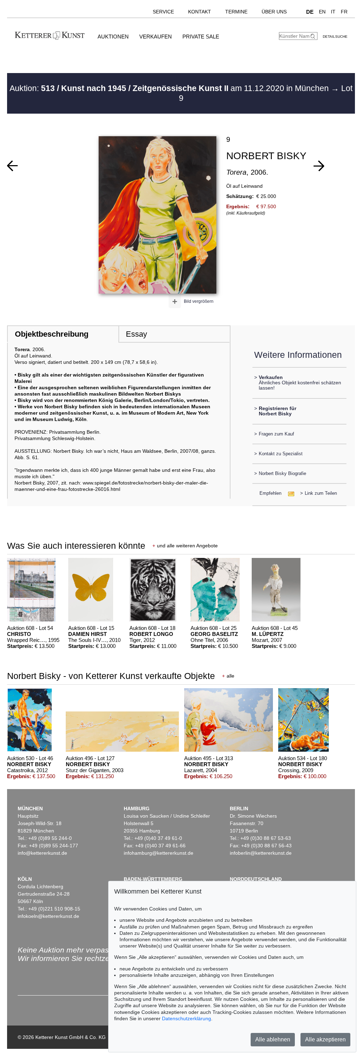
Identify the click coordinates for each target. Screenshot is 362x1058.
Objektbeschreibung (51, 334)
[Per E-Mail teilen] (289, 493)
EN (322, 11)
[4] (12, 166)
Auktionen (113, 37)
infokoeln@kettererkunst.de (48, 916)
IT (333, 11)
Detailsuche (335, 36)
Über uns (274, 11)
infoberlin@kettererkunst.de (261, 853)
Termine (236, 11)
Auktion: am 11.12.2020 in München (170, 88)
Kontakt (199, 11)
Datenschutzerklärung (186, 1018)
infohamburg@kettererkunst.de (158, 853)
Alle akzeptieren (325, 1039)
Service (163, 11)
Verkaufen (155, 37)
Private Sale (200, 37)
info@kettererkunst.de (42, 853)
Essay (136, 334)
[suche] (313, 36)
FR (344, 11)
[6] (319, 166)
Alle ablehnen (272, 1039)
